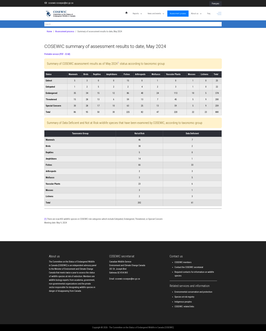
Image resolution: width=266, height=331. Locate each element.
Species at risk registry (184, 297)
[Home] (126, 12)
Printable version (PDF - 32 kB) (57, 54)
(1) (45, 219)
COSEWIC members (183, 262)
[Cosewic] (63, 13)
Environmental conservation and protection (193, 292)
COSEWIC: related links (184, 306)
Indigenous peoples (183, 301)
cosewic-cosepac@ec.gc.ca (60, 3)
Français (215, 3)
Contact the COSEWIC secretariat (189, 267)
